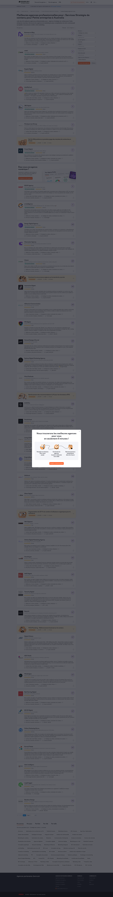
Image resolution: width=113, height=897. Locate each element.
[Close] (79, 431)
